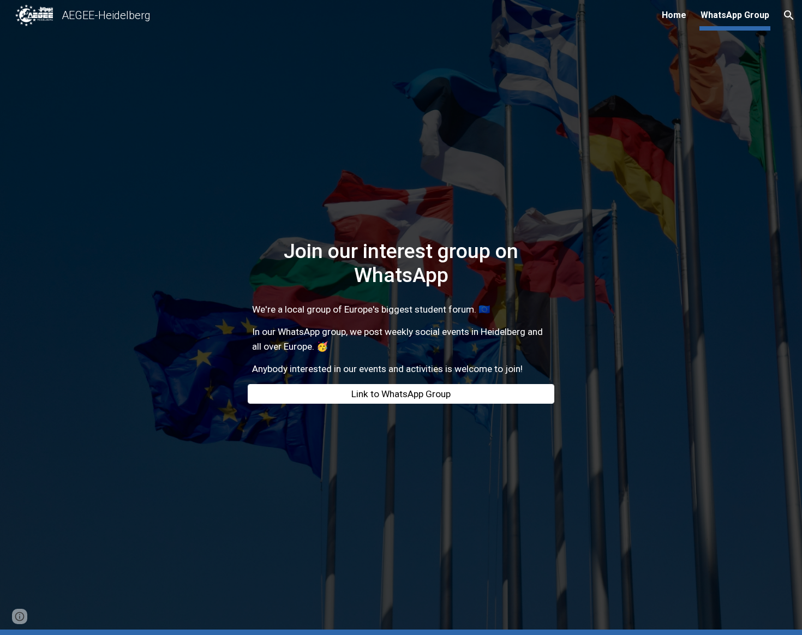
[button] (789, 15)
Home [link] (674, 15)
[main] (401, 263)
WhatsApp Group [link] (735, 15)
